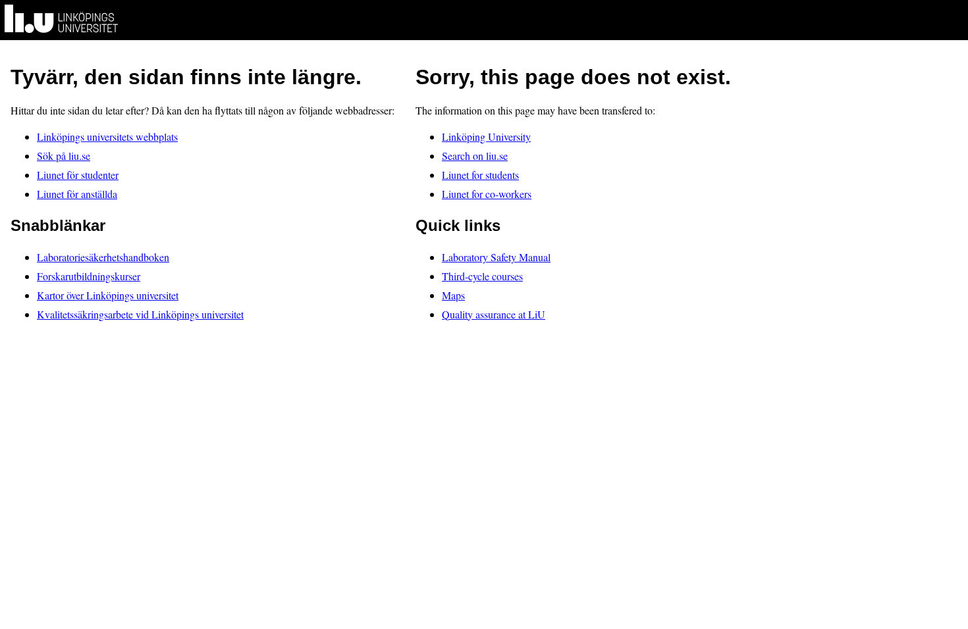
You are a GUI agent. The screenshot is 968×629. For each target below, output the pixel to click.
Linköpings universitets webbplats (107, 136)
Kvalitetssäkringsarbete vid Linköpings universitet (140, 314)
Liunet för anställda (77, 194)
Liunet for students (480, 175)
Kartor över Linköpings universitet (107, 295)
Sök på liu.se (63, 156)
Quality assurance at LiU (493, 314)
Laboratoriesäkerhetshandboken (103, 257)
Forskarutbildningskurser (88, 276)
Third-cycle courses (482, 276)
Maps (453, 295)
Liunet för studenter (78, 175)
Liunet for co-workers (486, 194)
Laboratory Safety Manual (496, 257)
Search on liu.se (475, 156)
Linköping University (486, 136)
